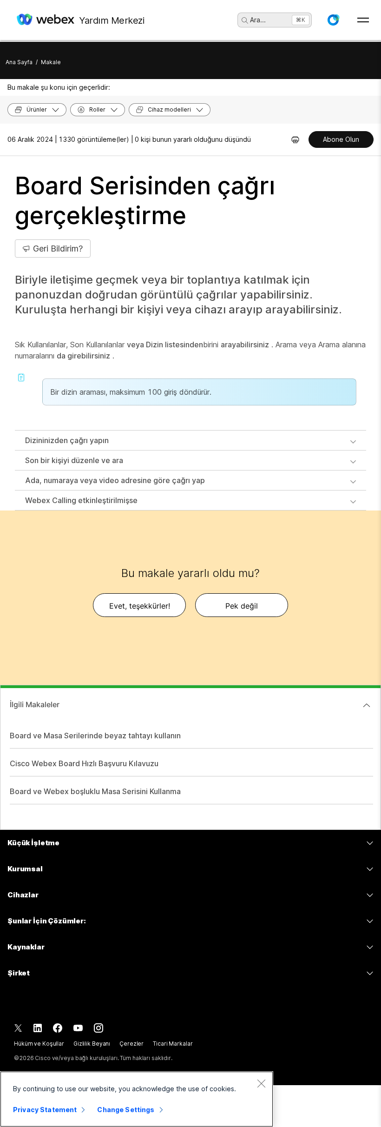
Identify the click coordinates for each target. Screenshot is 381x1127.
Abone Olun (341, 139)
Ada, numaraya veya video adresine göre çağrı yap (115, 480)
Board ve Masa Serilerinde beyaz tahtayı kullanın (95, 735)
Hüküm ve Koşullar (39, 1043)
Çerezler (131, 1043)
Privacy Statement (45, 1110)
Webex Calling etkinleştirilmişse (81, 500)
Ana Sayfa (19, 62)
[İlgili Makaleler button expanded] (366, 705)
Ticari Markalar (172, 1043)
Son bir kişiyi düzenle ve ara (74, 460)
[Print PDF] (295, 139)
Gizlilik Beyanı (91, 1043)
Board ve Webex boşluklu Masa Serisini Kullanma (95, 791)
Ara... (258, 20)
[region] (136, 1099)
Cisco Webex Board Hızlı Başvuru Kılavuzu (84, 763)
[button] (333, 20)
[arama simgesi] (245, 20)
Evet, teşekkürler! (139, 605)
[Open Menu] (363, 20)
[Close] (261, 1083)
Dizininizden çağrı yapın (67, 440)
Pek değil (241, 605)
